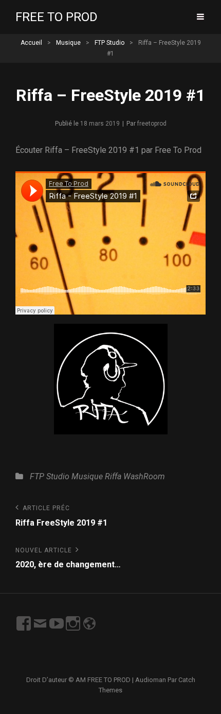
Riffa (113, 476)
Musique (68, 42)
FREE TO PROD (56, 17)
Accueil (31, 42)
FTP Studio (109, 42)
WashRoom (144, 476)
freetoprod (152, 123)
